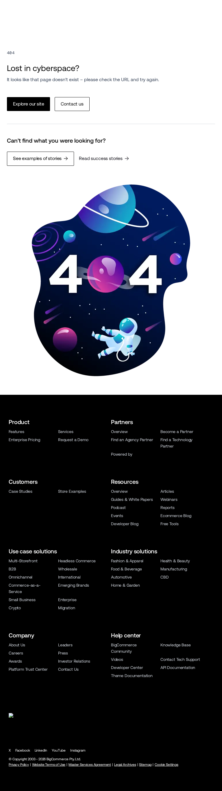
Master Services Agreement (90, 765)
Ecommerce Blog (175, 515)
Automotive (121, 577)
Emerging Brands (73, 585)
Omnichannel (20, 577)
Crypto (15, 607)
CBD (164, 577)
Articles (167, 491)
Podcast (118, 507)
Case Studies (20, 491)
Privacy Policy (19, 765)
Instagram (78, 750)
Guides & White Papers (132, 499)
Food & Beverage (126, 569)
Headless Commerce (77, 561)
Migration (66, 607)
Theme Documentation (132, 675)
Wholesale (67, 569)
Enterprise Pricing (24, 439)
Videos (117, 659)
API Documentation (177, 667)
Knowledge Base (175, 645)
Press (63, 653)
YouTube (59, 750)
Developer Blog (124, 523)
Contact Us (68, 669)
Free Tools (169, 523)
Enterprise (67, 599)
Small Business (22, 599)
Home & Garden (125, 585)
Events (117, 515)
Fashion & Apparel (127, 561)
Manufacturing (173, 569)
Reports (167, 507)
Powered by (121, 454)
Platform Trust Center (28, 669)
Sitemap (145, 765)
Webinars (168, 499)
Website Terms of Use (49, 765)
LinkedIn (41, 750)
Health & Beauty (175, 561)
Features (16, 431)
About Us (17, 645)
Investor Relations (74, 661)
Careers (16, 653)
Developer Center (127, 667)
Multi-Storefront (23, 561)
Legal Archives (125, 765)
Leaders (65, 645)
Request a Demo (73, 439)
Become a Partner (176, 431)
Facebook (22, 750)
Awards (15, 661)
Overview (119, 431)
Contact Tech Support (180, 659)
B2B (12, 569)
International (69, 577)
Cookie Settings (166, 765)
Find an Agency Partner (132, 439)
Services (65, 431)
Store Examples (72, 491)
